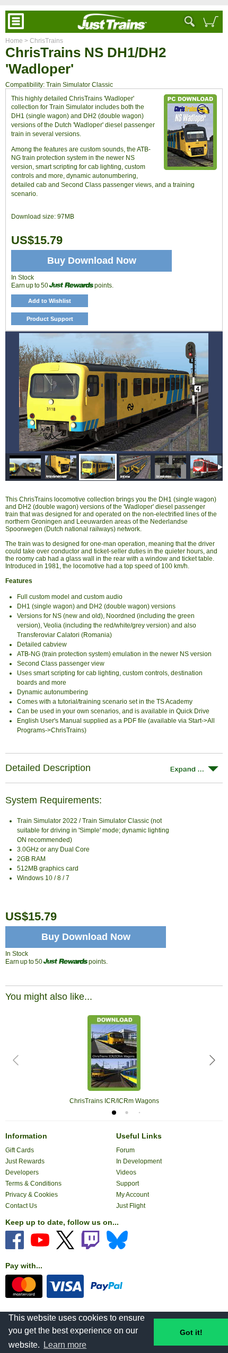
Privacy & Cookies (31, 1194)
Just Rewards (25, 1161)
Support (127, 1183)
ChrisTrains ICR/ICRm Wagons (114, 1101)
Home (14, 40)
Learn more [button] (64, 1344)
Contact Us (21, 1205)
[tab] (114, 1113)
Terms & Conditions (33, 1183)
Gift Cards (19, 1150)
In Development (139, 1161)
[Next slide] (211, 1060)
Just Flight (130, 1205)
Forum (125, 1150)
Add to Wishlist (49, 301)
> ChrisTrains (43, 40)
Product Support (50, 319)
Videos (126, 1172)
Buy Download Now (85, 936)
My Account (132, 1194)
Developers (22, 1172)
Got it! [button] (191, 1332)
